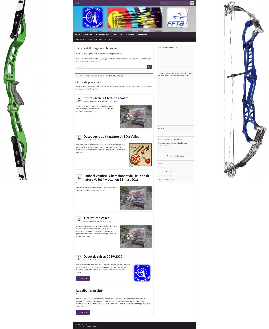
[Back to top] (264, 324)
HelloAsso (180, 156)
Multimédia (142, 35)
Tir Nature (115, 101)
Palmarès (130, 35)
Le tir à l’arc (117, 35)
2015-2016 (103, 221)
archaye (87, 101)
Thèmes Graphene (92, 326)
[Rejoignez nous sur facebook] (78, 2)
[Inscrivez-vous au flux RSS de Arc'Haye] (76, 2)
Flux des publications (165, 172)
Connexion (161, 168)
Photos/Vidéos (108, 140)
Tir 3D (109, 101)
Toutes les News (80, 39)
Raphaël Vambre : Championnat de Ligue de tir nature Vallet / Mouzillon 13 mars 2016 (116, 177)
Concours (107, 39)
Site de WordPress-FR (165, 180)
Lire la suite (83, 278)
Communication (102, 35)
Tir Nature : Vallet (96, 218)
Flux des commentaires (165, 176)
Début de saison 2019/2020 (102, 256)
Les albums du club (89, 290)
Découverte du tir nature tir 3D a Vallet (111, 136)
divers (101, 140)
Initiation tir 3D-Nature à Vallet (106, 98)
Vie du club (87, 35)
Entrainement (103, 101)
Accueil (77, 35)
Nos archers (95, 183)
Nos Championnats (94, 39)
